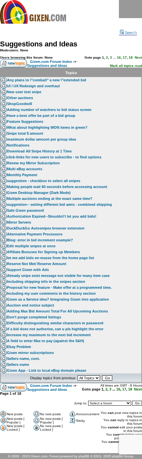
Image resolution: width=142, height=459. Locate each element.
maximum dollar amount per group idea (41, 139)
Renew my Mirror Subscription (33, 163)
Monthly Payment (22, 175)
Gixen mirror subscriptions (30, 353)
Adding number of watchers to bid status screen (49, 110)
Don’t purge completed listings (34, 317)
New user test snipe (24, 92)
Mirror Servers (19, 222)
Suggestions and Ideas (38, 44)
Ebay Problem (19, 347)
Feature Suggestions (25, 121)
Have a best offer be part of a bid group (41, 116)
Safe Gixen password (25, 210)
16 (119, 57)
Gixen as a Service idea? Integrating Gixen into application (58, 299)
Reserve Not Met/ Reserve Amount (36, 264)
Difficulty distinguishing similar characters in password (55, 323)
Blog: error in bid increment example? (40, 240)
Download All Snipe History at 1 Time (39, 151)
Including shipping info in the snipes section (46, 282)
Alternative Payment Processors (34, 234)
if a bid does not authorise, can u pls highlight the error (55, 329)
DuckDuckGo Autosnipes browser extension (46, 228)
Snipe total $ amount (25, 133)
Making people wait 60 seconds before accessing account (57, 187)
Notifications (18, 145)
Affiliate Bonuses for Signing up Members (43, 252)
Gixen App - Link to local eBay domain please (46, 370)
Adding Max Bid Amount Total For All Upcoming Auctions (57, 311)
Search (131, 32)
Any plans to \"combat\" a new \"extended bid (46, 80)
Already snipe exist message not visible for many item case (58, 276)
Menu (130, 9)
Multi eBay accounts (24, 169)
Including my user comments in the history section (51, 293)
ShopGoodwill (19, 104)
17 (125, 57)
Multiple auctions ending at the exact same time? (49, 199)
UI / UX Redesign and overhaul (33, 86)
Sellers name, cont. (23, 359)
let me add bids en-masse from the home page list (50, 258)
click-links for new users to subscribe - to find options (54, 157)
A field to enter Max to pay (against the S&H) (45, 341)
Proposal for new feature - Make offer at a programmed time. (59, 287)
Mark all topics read (126, 66)
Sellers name (18, 364)
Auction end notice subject (30, 305)
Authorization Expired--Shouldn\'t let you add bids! (51, 216)
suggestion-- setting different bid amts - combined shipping (59, 204)
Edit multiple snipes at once (31, 246)
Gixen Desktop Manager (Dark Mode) (39, 193)
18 (131, 57)
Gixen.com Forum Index (51, 62)
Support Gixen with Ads (28, 270)
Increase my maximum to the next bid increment (49, 335)
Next (138, 57)
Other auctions (20, 98)
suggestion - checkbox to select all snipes (43, 181)
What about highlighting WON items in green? (47, 127)
